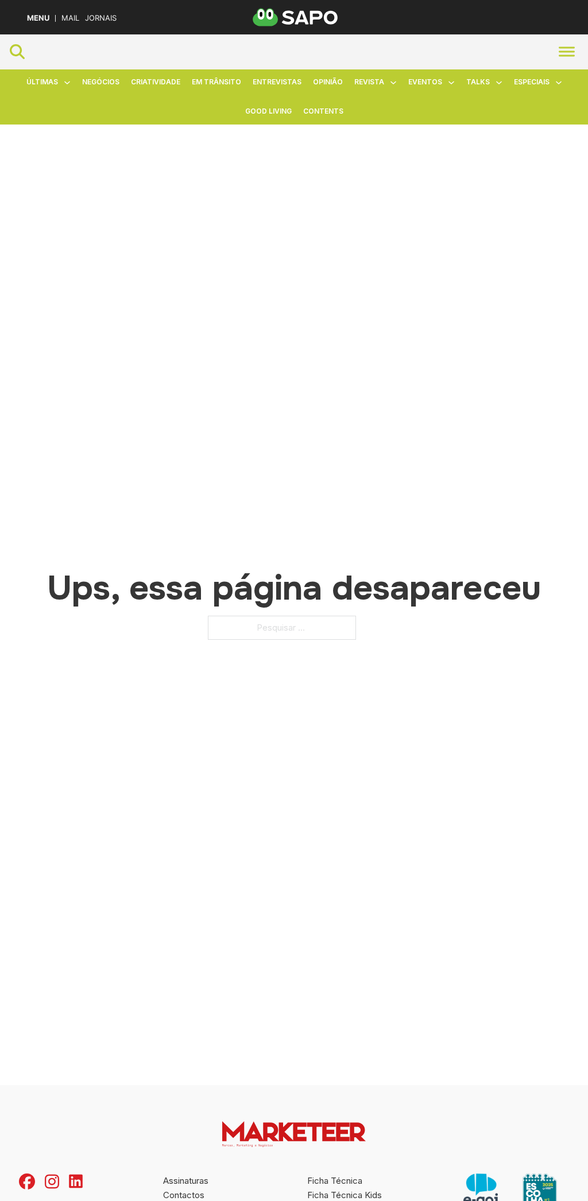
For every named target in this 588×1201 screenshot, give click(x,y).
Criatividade (155, 81)
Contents (323, 111)
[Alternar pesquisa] (17, 51)
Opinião (328, 81)
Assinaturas (185, 1180)
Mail (70, 18)
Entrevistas (277, 81)
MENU (38, 18)
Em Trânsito (216, 81)
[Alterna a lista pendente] (67, 82)
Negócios (100, 81)
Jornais (101, 18)
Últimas (42, 81)
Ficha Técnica (334, 1180)
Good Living (268, 111)
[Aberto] (567, 52)
